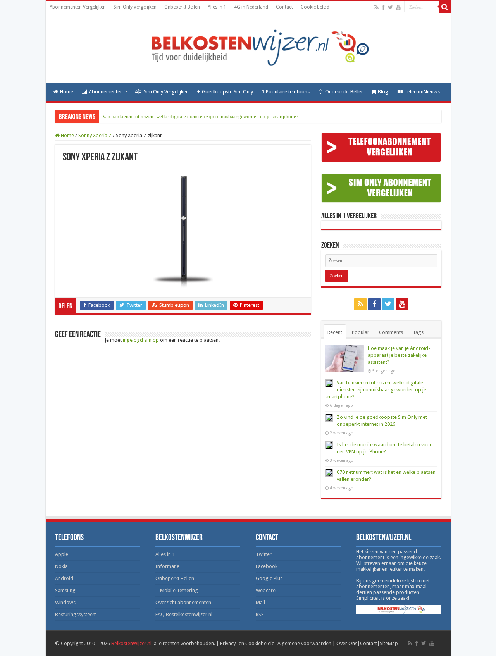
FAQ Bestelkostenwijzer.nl (183, 614)
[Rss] (376, 7)
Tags (418, 332)
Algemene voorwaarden (304, 643)
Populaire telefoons (288, 92)
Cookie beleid (315, 7)
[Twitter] (390, 7)
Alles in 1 (217, 7)
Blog (383, 92)
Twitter (264, 554)
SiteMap (389, 643)
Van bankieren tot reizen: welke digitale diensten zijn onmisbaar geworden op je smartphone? (200, 116)
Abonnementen (106, 92)
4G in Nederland (251, 7)
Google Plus (269, 578)
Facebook (266, 566)
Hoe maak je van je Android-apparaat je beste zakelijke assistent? (399, 355)
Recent (334, 332)
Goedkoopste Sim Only (227, 92)
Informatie (167, 566)
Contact (284, 7)
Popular (360, 332)
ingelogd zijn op (141, 340)
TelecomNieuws (422, 92)
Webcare (266, 590)
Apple (61, 554)
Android (64, 578)
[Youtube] (398, 7)
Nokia (61, 566)
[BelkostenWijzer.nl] (248, 48)
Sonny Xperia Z (95, 135)
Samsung (65, 590)
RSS (260, 614)
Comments (391, 332)
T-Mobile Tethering (176, 590)
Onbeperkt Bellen (182, 7)
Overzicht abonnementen (183, 602)
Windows (65, 602)
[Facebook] (383, 7)
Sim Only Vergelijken (135, 7)
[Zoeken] (445, 7)
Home (66, 92)
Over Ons (346, 643)
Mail (260, 602)
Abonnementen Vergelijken (78, 7)
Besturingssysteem (76, 614)
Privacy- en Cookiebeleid (247, 643)
